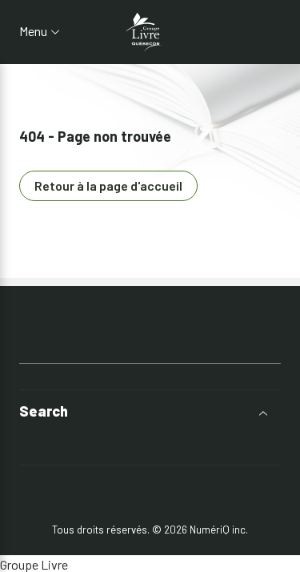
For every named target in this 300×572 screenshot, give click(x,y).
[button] (150, 411)
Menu (33, 31)
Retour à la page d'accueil (108, 185)
